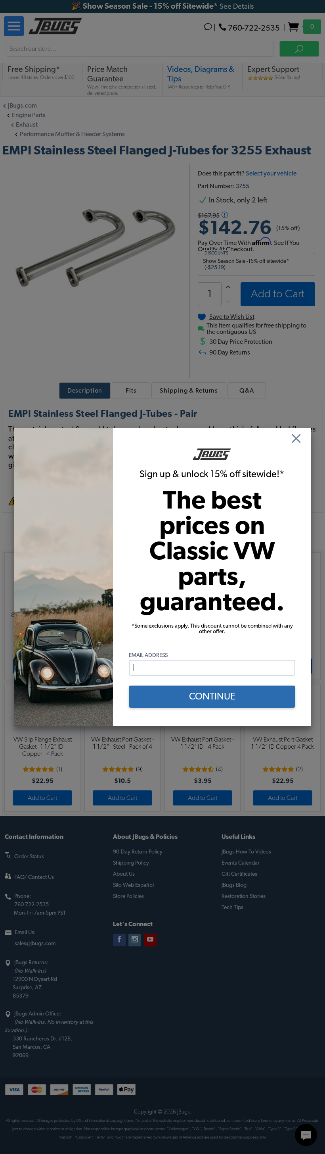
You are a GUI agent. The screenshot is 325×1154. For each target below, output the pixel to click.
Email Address (148, 655)
